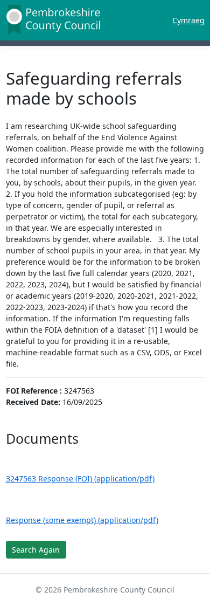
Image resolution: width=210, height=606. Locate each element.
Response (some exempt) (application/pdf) (82, 520)
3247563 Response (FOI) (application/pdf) (80, 478)
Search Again (36, 550)
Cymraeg (188, 20)
